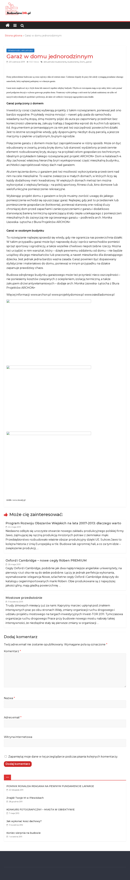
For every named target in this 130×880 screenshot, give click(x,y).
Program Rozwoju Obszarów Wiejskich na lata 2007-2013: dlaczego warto (63, 523)
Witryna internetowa (18, 737)
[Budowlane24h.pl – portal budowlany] (7, 25)
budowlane (73, 61)
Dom (82, 61)
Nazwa (9, 698)
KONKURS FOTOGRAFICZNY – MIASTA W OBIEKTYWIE (40, 809)
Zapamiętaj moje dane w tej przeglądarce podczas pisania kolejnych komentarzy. (63, 756)
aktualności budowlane (55, 61)
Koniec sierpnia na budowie (23, 832)
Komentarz (12, 651)
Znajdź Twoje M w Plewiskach (25, 797)
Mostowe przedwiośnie (24, 598)
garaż (89, 61)
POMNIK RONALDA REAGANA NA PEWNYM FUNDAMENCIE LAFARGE (50, 786)
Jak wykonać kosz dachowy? (24, 821)
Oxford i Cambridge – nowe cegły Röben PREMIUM (46, 560)
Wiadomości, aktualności (20, 50)
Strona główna (13, 35)
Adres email (12, 717)
